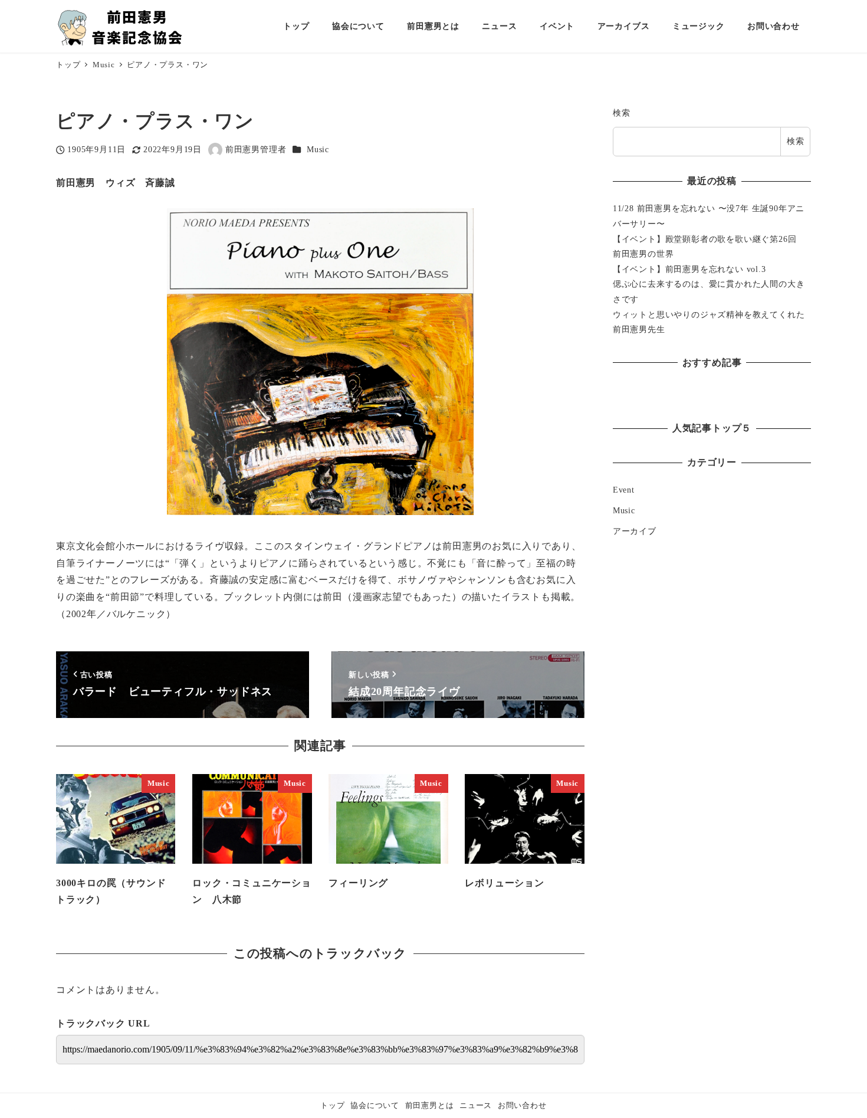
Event (624, 489)
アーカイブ (634, 531)
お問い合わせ (522, 1105)
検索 (621, 112)
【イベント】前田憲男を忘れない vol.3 (689, 269)
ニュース (475, 1105)
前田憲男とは (429, 1105)
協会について (374, 1105)
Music (318, 149)
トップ (332, 1105)
